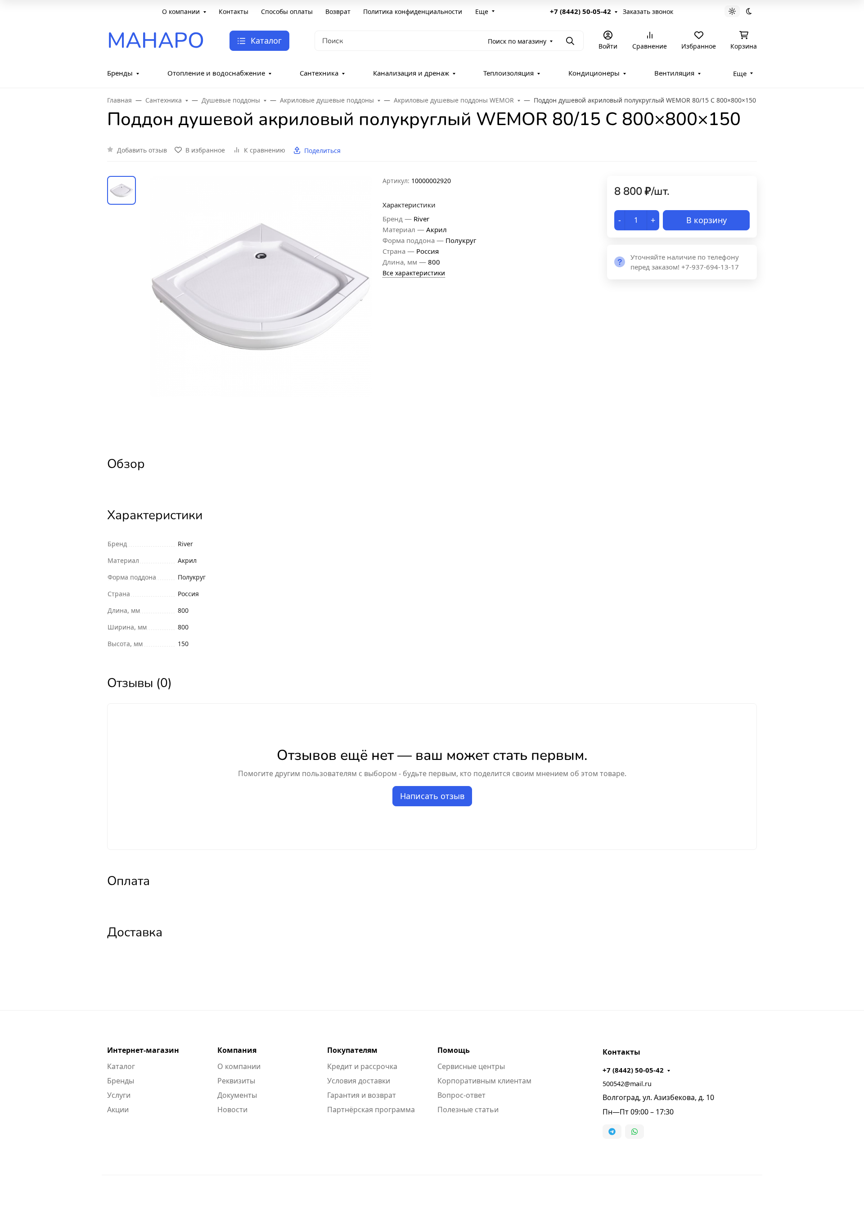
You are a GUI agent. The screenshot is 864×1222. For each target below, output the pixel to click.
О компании (181, 11)
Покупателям (352, 1050)
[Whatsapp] (634, 1131)
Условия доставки (358, 1081)
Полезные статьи (468, 1109)
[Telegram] (612, 1131)
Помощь (453, 1050)
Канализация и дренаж (411, 72)
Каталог (121, 1066)
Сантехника (319, 72)
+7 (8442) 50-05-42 (580, 11)
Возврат (338, 11)
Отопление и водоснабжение (216, 72)
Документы (237, 1095)
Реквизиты (236, 1081)
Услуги (118, 1095)
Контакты (233, 11)
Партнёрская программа (371, 1109)
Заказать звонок (648, 11)
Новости (232, 1109)
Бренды (120, 72)
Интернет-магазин (143, 1050)
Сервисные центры (471, 1066)
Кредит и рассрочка (362, 1066)
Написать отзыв (432, 796)
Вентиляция (674, 72)
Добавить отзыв (142, 150)
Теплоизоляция (508, 72)
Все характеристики (413, 273)
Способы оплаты (287, 11)
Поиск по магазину (517, 41)
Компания (236, 1050)
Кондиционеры (594, 72)
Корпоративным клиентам (484, 1081)
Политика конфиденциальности (412, 11)
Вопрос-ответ (461, 1095)
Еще (481, 11)
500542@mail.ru (627, 1083)
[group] (261, 308)
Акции (118, 1109)
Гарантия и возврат (361, 1095)
